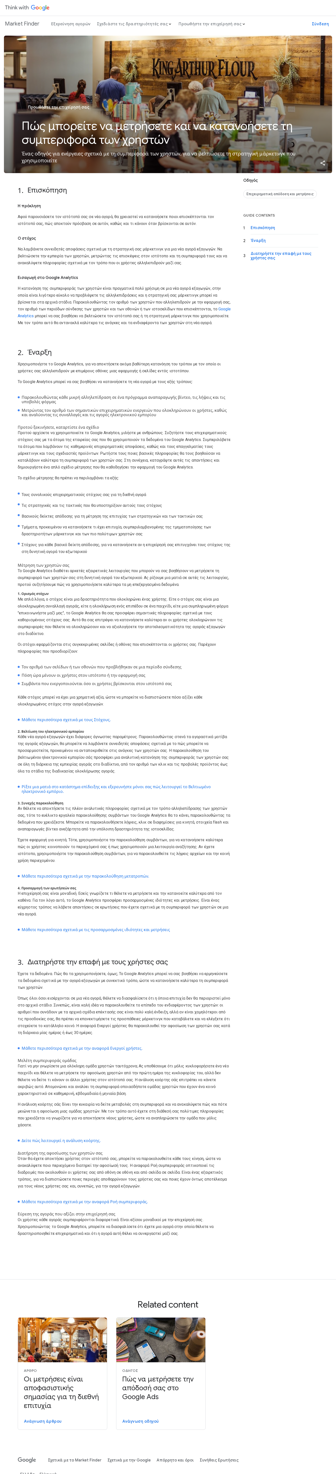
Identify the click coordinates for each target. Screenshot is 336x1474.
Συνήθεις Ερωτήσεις (219, 1460)
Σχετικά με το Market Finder (75, 1460)
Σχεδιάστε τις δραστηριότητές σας (132, 24)
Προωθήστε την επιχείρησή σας (210, 24)
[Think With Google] (27, 8)
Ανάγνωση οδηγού (140, 1421)
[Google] (27, 1460)
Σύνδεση (320, 24)
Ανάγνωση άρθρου (43, 1421)
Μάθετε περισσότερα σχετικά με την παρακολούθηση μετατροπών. (85, 876)
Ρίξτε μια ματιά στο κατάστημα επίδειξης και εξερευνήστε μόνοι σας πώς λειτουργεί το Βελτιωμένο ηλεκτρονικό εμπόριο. (116, 789)
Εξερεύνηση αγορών (71, 24)
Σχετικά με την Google (129, 1460)
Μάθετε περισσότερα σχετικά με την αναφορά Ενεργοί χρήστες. (82, 1048)
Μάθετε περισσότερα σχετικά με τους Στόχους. (66, 719)
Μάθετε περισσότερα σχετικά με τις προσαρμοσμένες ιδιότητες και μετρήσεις (96, 929)
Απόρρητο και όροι (175, 1460)
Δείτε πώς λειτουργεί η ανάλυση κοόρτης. (61, 1140)
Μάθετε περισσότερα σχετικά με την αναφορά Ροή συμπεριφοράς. (85, 1201)
